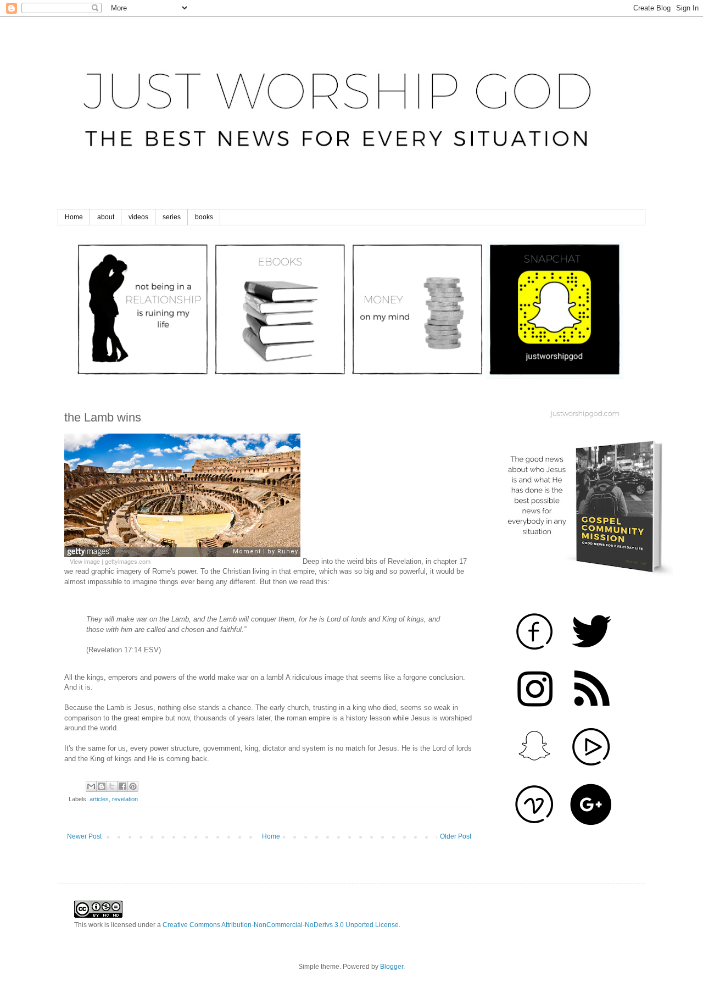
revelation (125, 799)
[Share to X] (112, 786)
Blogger (391, 966)
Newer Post (84, 836)
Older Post (455, 836)
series (172, 217)
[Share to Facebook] (122, 786)
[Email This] (91, 786)
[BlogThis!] (101, 786)
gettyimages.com (127, 561)
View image (85, 561)
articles (99, 799)
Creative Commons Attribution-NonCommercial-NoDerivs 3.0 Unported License (281, 925)
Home (74, 217)
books (204, 217)
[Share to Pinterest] (132, 786)
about (105, 217)
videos (138, 217)
